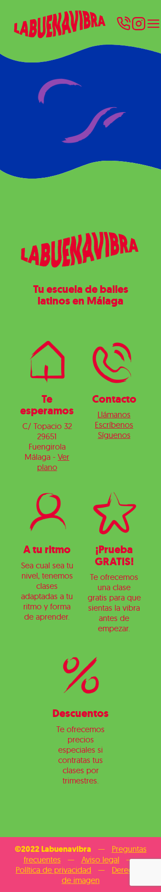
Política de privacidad (53, 870)
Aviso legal (100, 859)
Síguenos (114, 435)
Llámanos (114, 414)
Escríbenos (114, 425)
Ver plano (53, 462)
